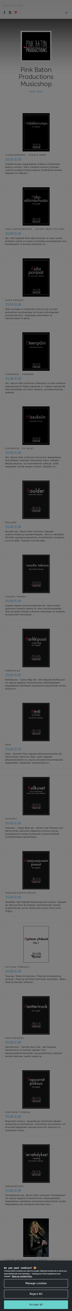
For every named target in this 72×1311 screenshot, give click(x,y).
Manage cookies (36, 1283)
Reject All (36, 1293)
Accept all (36, 1304)
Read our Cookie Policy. (22, 1276)
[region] (36, 1286)
